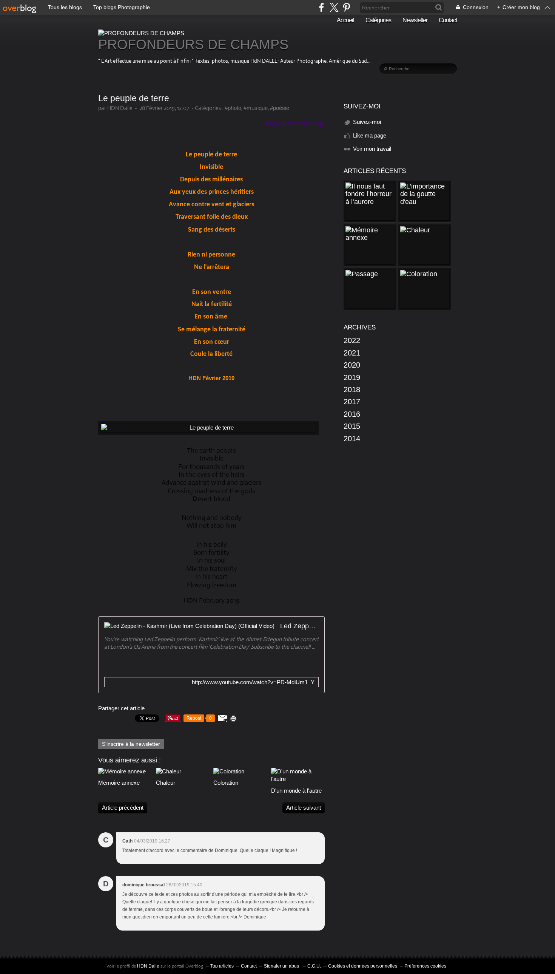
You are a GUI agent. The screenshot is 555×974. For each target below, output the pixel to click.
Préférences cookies (425, 966)
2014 (352, 438)
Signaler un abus (282, 966)
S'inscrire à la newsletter (131, 744)
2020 (352, 365)
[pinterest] (346, 7)
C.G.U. (314, 966)
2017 (352, 401)
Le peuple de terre (133, 98)
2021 (352, 353)
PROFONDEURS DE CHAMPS (193, 44)
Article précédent (122, 807)
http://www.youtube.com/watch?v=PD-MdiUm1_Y (253, 682)
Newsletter (414, 20)
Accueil (345, 20)
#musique (256, 108)
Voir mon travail (372, 148)
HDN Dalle (148, 966)
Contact (448, 20)
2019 (352, 377)
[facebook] (321, 7)
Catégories (378, 20)
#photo (233, 108)
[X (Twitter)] (334, 7)
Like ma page (369, 135)
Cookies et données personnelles (362, 966)
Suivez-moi (367, 122)
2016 (352, 414)
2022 (352, 340)
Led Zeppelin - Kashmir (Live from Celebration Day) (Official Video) (299, 626)
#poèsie (279, 108)
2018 (352, 389)
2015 (352, 426)
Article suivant (303, 807)
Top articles (222, 966)
